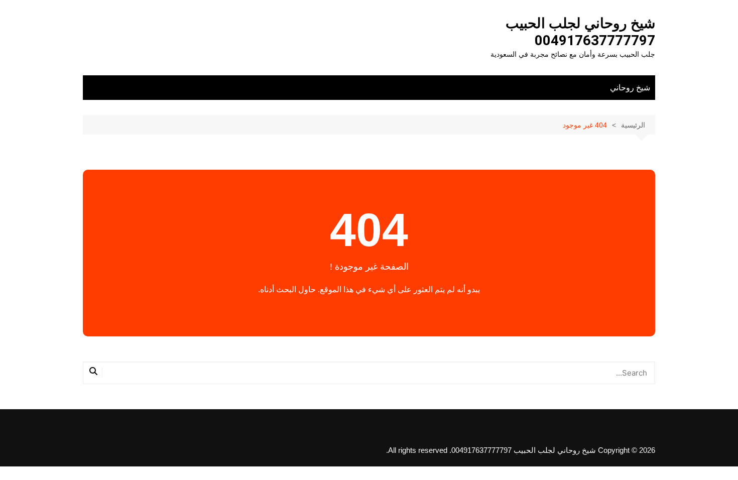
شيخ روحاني (630, 87)
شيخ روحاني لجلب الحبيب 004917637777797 (580, 32)
